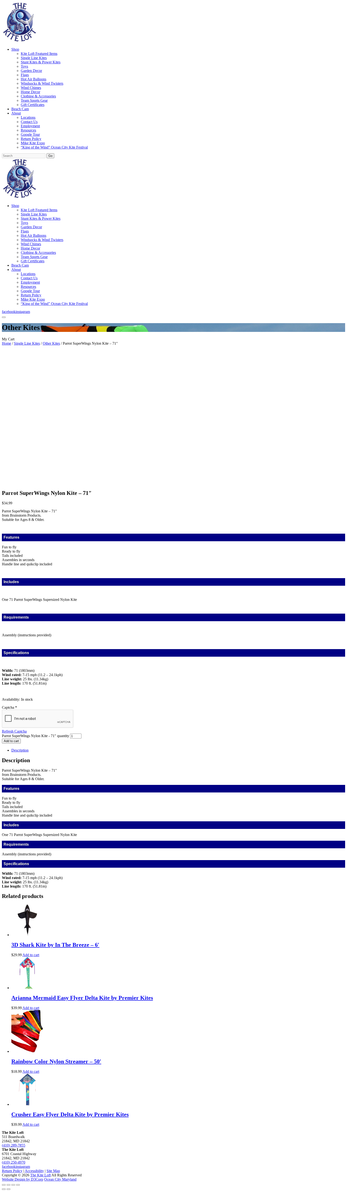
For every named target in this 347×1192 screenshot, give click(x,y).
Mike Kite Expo (33, 143)
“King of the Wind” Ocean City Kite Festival (54, 147)
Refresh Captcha (14, 731)
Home (6, 343)
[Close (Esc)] (18, 1185)
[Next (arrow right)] (8, 1189)
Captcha (9, 707)
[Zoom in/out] (4, 1185)
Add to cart (11, 741)
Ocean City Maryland (60, 1179)
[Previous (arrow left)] (4, 1189)
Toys (24, 66)
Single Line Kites (34, 58)
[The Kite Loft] (19, 41)
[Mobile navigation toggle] (4, 317)
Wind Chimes (31, 88)
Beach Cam (20, 109)
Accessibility (34, 1171)
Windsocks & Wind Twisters (42, 83)
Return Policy (31, 139)
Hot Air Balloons (33, 79)
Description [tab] (20, 750)
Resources (28, 130)
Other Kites (51, 343)
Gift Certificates (32, 105)
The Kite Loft (40, 1175)
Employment (30, 126)
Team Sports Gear (34, 100)
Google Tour (30, 134)
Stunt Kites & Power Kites (40, 62)
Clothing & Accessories (38, 96)
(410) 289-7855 (13, 1145)
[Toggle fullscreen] (8, 1185)
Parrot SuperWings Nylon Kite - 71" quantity (35, 736)
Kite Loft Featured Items (39, 54)
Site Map (53, 1171)
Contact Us (29, 122)
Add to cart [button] (30, 955)
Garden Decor (31, 71)
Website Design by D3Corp (22, 1179)
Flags (25, 75)
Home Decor (30, 92)
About (16, 113)
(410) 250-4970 (13, 1162)
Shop (15, 49)
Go (50, 156)
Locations (28, 117)
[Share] (13, 1185)
